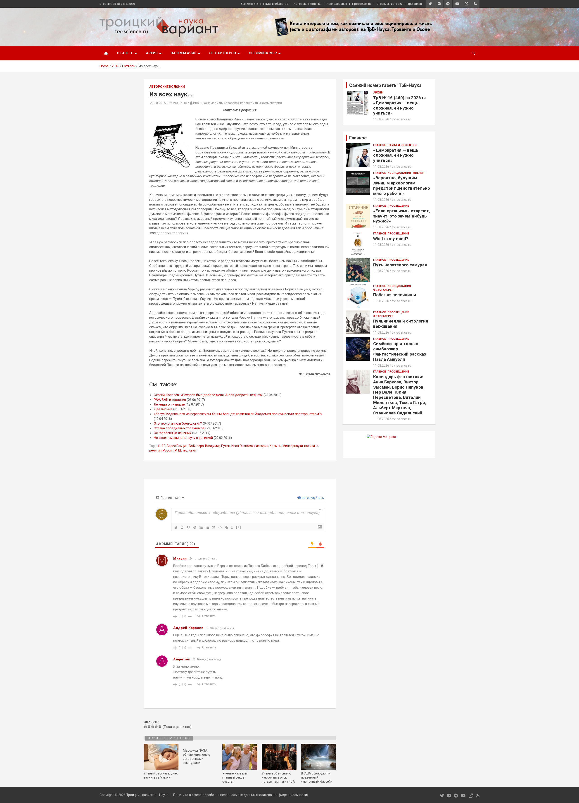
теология (189, 450)
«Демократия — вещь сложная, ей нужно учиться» (395, 155)
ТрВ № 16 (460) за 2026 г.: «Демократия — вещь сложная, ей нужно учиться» (399, 105)
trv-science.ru (401, 119)
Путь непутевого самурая (400, 265)
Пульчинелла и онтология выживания (400, 323)
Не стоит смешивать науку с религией (183, 438)
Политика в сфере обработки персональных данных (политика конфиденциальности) (240, 795)
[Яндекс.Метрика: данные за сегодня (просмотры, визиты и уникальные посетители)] (381, 437)
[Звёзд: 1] (145, 726)
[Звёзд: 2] (149, 726)
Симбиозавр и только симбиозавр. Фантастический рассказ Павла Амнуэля (399, 351)
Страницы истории (390, 3)
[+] (238, 527)
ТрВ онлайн (415, 3)
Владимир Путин (217, 446)
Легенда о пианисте (169, 404)
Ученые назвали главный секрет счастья (234, 777)
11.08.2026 (381, 119)
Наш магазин (183, 53)
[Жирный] (176, 527)
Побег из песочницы (394, 294)
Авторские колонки (307, 3)
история (262, 446)
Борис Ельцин (177, 446)
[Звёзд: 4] (156, 726)
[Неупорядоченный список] (207, 527)
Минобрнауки (292, 446)
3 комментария (270, 103)
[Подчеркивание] (188, 527)
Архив (152, 53)
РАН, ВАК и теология (170, 400)
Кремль (275, 446)
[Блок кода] (220, 527)
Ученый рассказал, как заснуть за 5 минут (161, 775)
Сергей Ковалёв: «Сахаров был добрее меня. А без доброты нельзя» (208, 395)
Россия (168, 450)
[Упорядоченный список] (201, 527)
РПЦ (178, 450)
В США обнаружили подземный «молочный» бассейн (316, 777)
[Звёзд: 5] (160, 726)
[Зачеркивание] (195, 527)
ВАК (192, 446)
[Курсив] (182, 527)
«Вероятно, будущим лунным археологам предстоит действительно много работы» (401, 185)
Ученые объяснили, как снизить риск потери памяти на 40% (278, 777)
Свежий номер (263, 53)
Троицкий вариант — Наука (147, 795)
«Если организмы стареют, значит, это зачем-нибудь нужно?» (401, 216)
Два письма (163, 409)
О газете (125, 53)
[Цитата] (214, 527)
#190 (161, 446)
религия (155, 450)
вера (200, 446)
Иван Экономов (243, 446)
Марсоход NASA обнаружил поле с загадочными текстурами (196, 757)
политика (311, 446)
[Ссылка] (226, 527)
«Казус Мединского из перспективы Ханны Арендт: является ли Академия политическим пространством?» (238, 414)
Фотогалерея (383, 290)
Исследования (337, 3)
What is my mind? (390, 238)
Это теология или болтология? (178, 423)
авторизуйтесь (312, 497)
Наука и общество (275, 3)
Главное (379, 145)
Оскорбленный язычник (172, 433)
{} (232, 527)
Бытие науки (249, 3)
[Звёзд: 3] (152, 726)
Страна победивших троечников (179, 428)
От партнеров (222, 53)
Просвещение (361, 3)
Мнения (419, 172)
